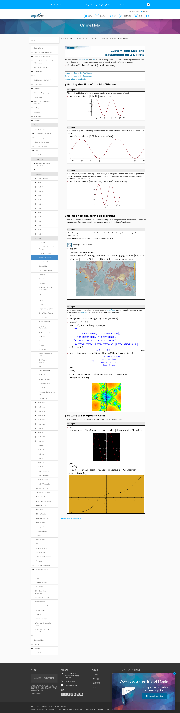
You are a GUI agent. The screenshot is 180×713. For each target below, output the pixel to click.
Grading (41, 304)
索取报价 (145, 11)
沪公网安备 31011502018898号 (107, 709)
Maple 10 (40, 204)
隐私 (70, 709)
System (36, 125)
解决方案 (96, 679)
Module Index (40, 522)
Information (39, 159)
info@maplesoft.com (71, 685)
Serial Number (40, 539)
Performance (43, 341)
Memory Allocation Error (43, 606)
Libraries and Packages (42, 569)
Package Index (40, 527)
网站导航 (93, 709)
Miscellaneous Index (42, 518)
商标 (87, 709)
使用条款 (65, 709)
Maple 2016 (41, 407)
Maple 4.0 (41, 450)
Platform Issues (40, 610)
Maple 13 (40, 217)
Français (44, 706)
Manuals (36, 636)
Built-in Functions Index (43, 497)
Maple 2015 (41, 403)
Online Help (78, 38)
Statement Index (41, 548)
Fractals (41, 300)
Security (37, 574)
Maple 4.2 (41, 458)
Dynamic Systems (44, 279)
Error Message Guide (42, 138)
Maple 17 (40, 234)
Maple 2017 (41, 411)
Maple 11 (40, 208)
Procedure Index (41, 531)
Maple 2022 (41, 432)
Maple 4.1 (41, 454)
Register (39, 535)
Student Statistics (44, 379)
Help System (43, 317)
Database (42, 274)
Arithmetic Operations (43, 488)
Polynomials (42, 349)
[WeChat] (81, 694)
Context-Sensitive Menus (43, 133)
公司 (94, 687)
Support (70, 38)
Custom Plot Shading (45, 270)
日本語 (57, 706)
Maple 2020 (41, 424)
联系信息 (64, 670)
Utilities (37, 578)
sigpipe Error (39, 614)
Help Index (39, 510)
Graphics (37, 88)
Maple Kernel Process (42, 597)
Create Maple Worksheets (42, 56)
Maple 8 (40, 191)
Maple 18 (40, 238)
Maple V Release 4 (43, 475)
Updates (39, 174)
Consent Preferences (79, 709)
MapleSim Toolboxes (40, 653)
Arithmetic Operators (43, 492)
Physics (36, 76)
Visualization (43, 388)
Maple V (40, 467)
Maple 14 (40, 221)
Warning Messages (41, 619)
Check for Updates (41, 582)
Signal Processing (44, 370)
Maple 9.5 (41, 200)
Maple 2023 (41, 437)
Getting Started (38, 48)
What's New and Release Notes (44, 52)
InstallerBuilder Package (42, 565)
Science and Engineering (41, 93)
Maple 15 (40, 225)
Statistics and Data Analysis (42, 80)
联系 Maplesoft (134, 11)
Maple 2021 (41, 428)
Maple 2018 (41, 415)
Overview (42, 242)
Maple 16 (40, 230)
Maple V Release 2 (43, 471)
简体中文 (63, 706)
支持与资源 (96, 683)
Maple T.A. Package (45, 332)
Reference (37, 120)
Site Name (39, 544)
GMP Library (39, 587)
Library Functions (42, 514)
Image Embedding (44, 321)
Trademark (39, 561)
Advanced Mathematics (46, 253)
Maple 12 (40, 212)
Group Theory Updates (46, 313)
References (39, 170)
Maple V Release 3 (43, 178)
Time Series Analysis (45, 383)
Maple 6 (40, 182)
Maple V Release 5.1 (44, 484)
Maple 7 (40, 187)
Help (36, 150)
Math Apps (37, 108)
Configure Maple (39, 640)
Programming (38, 84)
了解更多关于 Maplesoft (37, 693)
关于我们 (34, 670)
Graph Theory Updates (46, 309)
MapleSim (37, 648)
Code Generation (44, 262)
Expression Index (41, 505)
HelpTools (38, 155)
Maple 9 (40, 195)
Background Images (45, 257)
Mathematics (38, 71)
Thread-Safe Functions (43, 557)
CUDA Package (40, 129)
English (38, 706)
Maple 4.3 (41, 462)
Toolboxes (37, 644)
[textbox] (77, 65)
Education (37, 112)
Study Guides (38, 116)
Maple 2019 (41, 420)
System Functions (42, 552)
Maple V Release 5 (43, 480)
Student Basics (43, 375)
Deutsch (51, 706)
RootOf (41, 366)
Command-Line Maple (42, 142)
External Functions (41, 146)
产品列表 (96, 675)
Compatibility (43, 398)
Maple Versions (40, 601)
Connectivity (38, 97)
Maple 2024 (41, 441)
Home (63, 38)
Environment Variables (43, 501)
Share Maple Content (40, 67)
